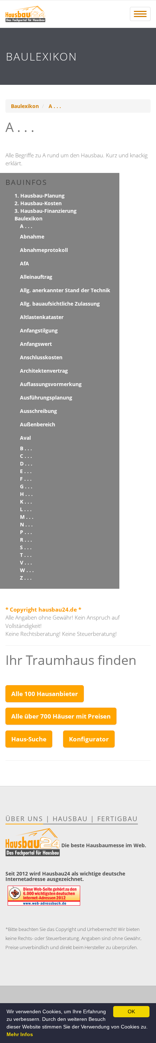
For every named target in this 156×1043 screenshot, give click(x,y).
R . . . (26, 539)
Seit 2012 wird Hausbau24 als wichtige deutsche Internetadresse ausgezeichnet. (65, 876)
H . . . (26, 494)
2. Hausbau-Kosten (38, 203)
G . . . (26, 486)
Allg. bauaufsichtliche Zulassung (60, 303)
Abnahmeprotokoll (44, 250)
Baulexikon (25, 106)
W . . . (27, 570)
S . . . (26, 547)
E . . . (26, 471)
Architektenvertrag (44, 370)
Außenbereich (37, 424)
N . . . (26, 524)
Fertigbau (117, 818)
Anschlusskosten (41, 357)
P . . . (26, 532)
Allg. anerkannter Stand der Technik (65, 290)
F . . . (26, 478)
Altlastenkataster (41, 317)
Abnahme (32, 236)
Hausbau (70, 818)
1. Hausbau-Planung (40, 195)
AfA (24, 263)
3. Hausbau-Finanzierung (46, 210)
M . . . (26, 516)
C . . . (26, 455)
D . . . (26, 463)
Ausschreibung (38, 410)
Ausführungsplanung (46, 397)
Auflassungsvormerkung (51, 384)
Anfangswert (36, 343)
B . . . (26, 448)
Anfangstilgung (39, 330)
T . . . (26, 554)
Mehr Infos (20, 1034)
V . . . (26, 562)
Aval (25, 437)
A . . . (55, 106)
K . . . (26, 501)
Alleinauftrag (36, 276)
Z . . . (26, 577)
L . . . (26, 509)
